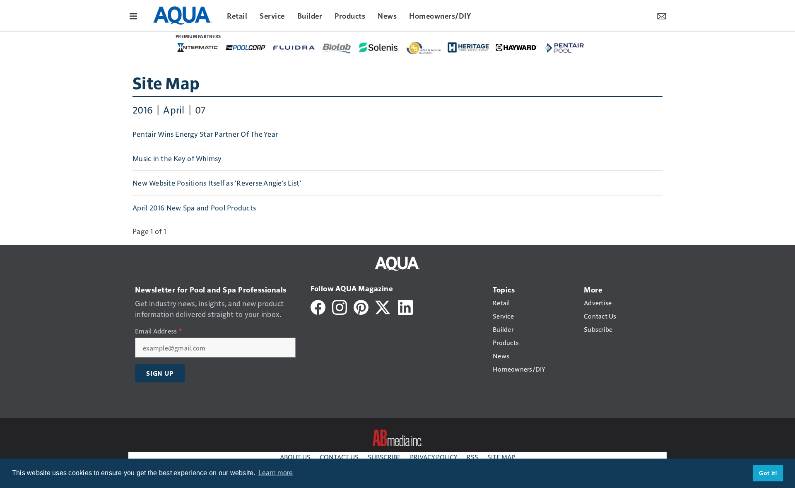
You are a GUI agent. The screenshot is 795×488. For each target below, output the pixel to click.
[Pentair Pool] (564, 48)
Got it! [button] (768, 473)
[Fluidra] (294, 47)
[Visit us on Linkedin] (405, 306)
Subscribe (384, 456)
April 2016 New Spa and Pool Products (194, 207)
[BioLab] (336, 48)
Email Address (158, 331)
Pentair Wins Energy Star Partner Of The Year (205, 133)
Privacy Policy (434, 456)
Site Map (166, 82)
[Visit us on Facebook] (318, 306)
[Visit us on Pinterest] (361, 306)
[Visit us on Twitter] (383, 306)
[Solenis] (379, 47)
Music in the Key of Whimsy (177, 158)
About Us (295, 456)
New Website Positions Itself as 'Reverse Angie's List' (217, 182)
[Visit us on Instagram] (339, 306)
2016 (142, 109)
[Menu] (133, 15)
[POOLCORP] (246, 47)
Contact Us (339, 456)
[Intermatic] (198, 47)
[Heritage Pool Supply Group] (468, 47)
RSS (472, 456)
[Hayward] (516, 47)
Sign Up (159, 373)
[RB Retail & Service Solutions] (424, 48)
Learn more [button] (275, 472)
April (173, 109)
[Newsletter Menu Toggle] (662, 15)
